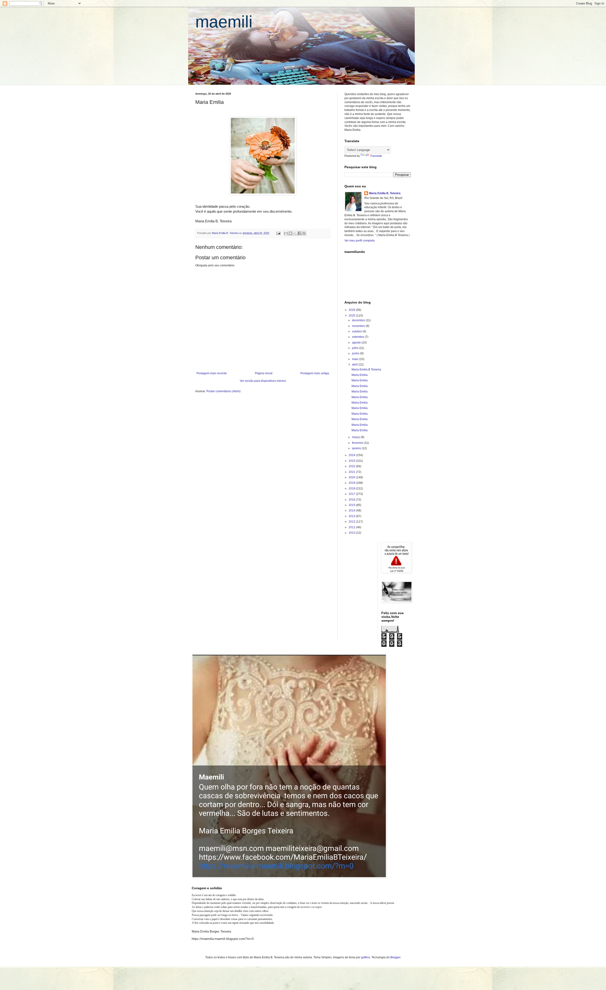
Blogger (395, 957)
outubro (357, 331)
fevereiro (358, 442)
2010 (352, 532)
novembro (359, 326)
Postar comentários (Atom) (223, 391)
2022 (352, 466)
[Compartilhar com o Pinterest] (304, 233)
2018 (352, 488)
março (356, 437)
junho (356, 353)
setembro (358, 337)
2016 (352, 499)
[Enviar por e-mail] (286, 233)
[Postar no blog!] (290, 233)
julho (355, 348)
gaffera (365, 957)
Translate (376, 156)
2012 (352, 521)
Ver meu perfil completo (359, 240)
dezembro (359, 320)
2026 (352, 310)
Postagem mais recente (211, 373)
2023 (352, 460)
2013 (352, 516)
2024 (352, 455)
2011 (352, 527)
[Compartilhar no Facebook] (299, 233)
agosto (356, 342)
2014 (352, 510)
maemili (224, 22)
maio (355, 359)
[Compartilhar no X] (295, 233)
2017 (352, 494)
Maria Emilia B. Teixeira (385, 193)
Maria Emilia (360, 375)
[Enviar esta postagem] (278, 233)
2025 (352, 315)
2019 (352, 482)
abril (355, 364)
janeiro (357, 448)
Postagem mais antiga (314, 373)
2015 (352, 505)
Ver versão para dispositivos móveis (263, 381)
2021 (352, 472)
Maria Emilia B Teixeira (366, 369)
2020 (352, 477)
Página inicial (263, 373)
